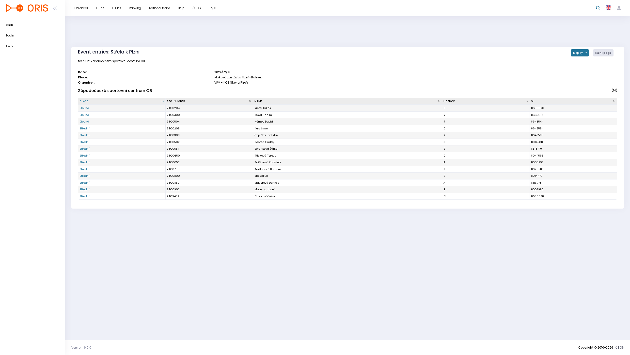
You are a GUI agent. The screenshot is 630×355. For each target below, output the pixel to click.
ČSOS (619, 347)
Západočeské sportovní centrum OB (115, 90)
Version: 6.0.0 (81, 347)
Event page (603, 53)
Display (578, 53)
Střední (84, 128)
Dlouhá (84, 108)
